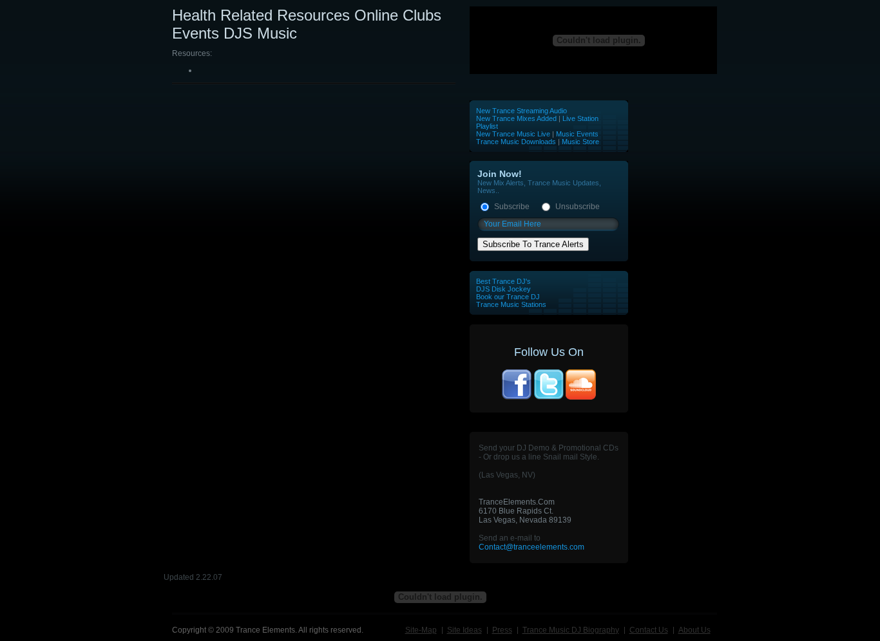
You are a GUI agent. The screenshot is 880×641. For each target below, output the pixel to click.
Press (502, 630)
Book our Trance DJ (508, 297)
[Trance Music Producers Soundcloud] (581, 398)
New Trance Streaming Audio (521, 111)
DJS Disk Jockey (503, 289)
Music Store (580, 141)
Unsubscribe (577, 206)
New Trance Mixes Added (516, 118)
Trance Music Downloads (516, 141)
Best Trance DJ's (503, 281)
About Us (694, 630)
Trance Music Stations (511, 304)
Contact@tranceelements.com (531, 547)
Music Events (577, 134)
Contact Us (648, 630)
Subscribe (512, 206)
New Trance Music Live (514, 134)
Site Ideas (464, 630)
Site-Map (421, 630)
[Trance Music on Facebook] (517, 398)
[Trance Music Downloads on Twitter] (549, 398)
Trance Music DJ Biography (570, 630)
